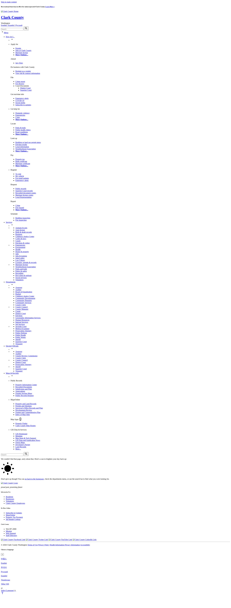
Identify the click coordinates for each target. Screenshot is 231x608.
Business (18, 234)
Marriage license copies (24, 195)
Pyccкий (4, 572)
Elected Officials (12, 346)
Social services (21, 278)
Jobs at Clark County (23, 50)
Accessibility (85, 545)
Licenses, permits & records (25, 262)
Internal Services (21, 322)
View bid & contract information (27, 73)
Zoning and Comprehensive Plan (27, 412)
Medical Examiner (22, 329)
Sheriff (18, 339)
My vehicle (19, 176)
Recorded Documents (23, 387)
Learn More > (50, 7)
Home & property (22, 252)
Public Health (20, 335)
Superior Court (26, 90)
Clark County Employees (15, 503)
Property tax (20, 159)
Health (17, 249)
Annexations (20, 391)
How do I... (10, 37)
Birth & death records (23, 232)
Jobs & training (21, 256)
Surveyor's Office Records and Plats (29, 408)
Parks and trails (21, 269)
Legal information (22, 147)
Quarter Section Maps (23, 393)
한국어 (4, 567)
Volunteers (19, 280)
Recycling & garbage (23, 275)
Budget (18, 294)
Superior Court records (24, 191)
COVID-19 (19, 101)
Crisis (17, 117)
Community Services (23, 303)
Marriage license (21, 53)
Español (4, 576)
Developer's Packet (22, 445)
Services (9, 222)
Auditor (18, 290)
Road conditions (21, 132)
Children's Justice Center (24, 236)
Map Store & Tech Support (25, 438)
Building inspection (22, 218)
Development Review (23, 410)
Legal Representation (23, 197)
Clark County (12, 17)
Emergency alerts (22, 98)
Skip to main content (9, 2)
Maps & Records (12, 373)
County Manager (21, 309)
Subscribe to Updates (14, 513)
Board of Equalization (23, 292)
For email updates (22, 178)
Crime (17, 205)
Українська (5, 580)
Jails (17, 254)
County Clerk (20, 305)
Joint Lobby (20, 258)
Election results (21, 145)
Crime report (20, 81)
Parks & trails (20, 128)
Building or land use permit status (28, 142)
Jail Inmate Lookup (13, 519)
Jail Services (20, 324)
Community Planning (23, 300)
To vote (18, 174)
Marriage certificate (22, 164)
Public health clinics (23, 130)
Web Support (11, 533)
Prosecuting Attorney (23, 331)
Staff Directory (11, 535)
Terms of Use (33, 545)
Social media (20, 103)
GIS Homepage (21, 434)
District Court (25, 88)
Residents (9, 497)
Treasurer (18, 344)
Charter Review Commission (26, 356)
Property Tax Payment (14, 517)
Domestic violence (22, 113)
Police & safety (21, 271)
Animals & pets (21, 228)
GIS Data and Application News (27, 440)
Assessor (18, 287)
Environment (20, 247)
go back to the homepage (34, 479)
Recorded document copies (25, 193)
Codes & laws (20, 239)
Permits (18, 48)
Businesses (10, 499)
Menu (6, 33)
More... (18, 449)
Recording (19, 273)
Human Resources (22, 320)
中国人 (4, 559)
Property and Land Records (25, 404)
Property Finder (21, 423)
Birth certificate (21, 161)
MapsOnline (10, 515)
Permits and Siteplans (23, 406)
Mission (9, 531)
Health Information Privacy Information (65, 545)
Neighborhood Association (25, 149)
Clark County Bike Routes (25, 426)
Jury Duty (19, 63)
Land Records (20, 447)
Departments (10, 282)
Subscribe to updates (23, 105)
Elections (18, 316)
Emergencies (20, 115)
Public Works (20, 337)
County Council (21, 307)
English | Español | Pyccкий (11, 25)
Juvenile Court (20, 326)
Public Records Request (24, 396)
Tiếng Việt (5, 584)
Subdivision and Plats (23, 389)
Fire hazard (19, 208)
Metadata (18, 436)
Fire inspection (21, 220)
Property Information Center (26, 385)
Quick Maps (20, 442)
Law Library (20, 260)
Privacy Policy (43, 545)
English (4, 563)
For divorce (19, 84)
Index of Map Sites (22, 415)
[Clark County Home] (9, 11)
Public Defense (21, 333)
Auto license (20, 230)
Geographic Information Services (28, 318)
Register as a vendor (23, 71)
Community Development (25, 298)
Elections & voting (22, 243)
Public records (20, 189)
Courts (17, 241)
